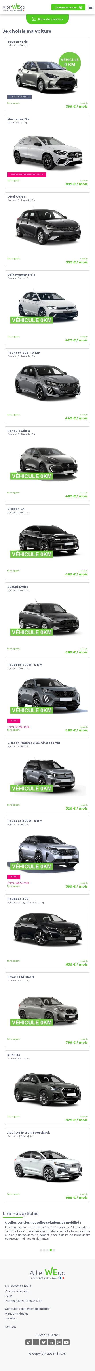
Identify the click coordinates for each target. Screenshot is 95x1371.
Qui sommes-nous (18, 1286)
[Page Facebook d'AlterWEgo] (36, 1342)
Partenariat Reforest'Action (23, 1300)
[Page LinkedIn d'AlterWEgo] (51, 1342)
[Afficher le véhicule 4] (51, 1250)
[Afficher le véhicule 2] (44, 1250)
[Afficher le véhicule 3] (48, 1250)
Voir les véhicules (17, 1291)
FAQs (8, 1296)
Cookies (10, 1318)
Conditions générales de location (28, 1308)
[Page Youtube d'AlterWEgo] (66, 1342)
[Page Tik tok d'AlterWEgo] (28, 1342)
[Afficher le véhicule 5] (54, 1250)
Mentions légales (16, 1313)
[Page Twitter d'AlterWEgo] (43, 1342)
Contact (10, 1326)
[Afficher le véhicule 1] (41, 1250)
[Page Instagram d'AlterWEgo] (59, 1342)
